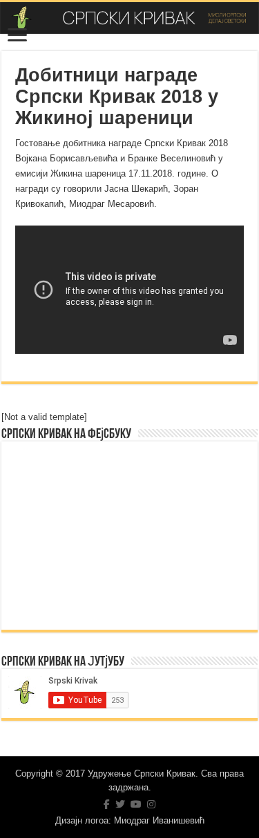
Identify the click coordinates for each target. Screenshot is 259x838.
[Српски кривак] (129, 18)
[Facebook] (106, 804)
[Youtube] (136, 804)
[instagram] (151, 804)
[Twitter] (120, 804)
